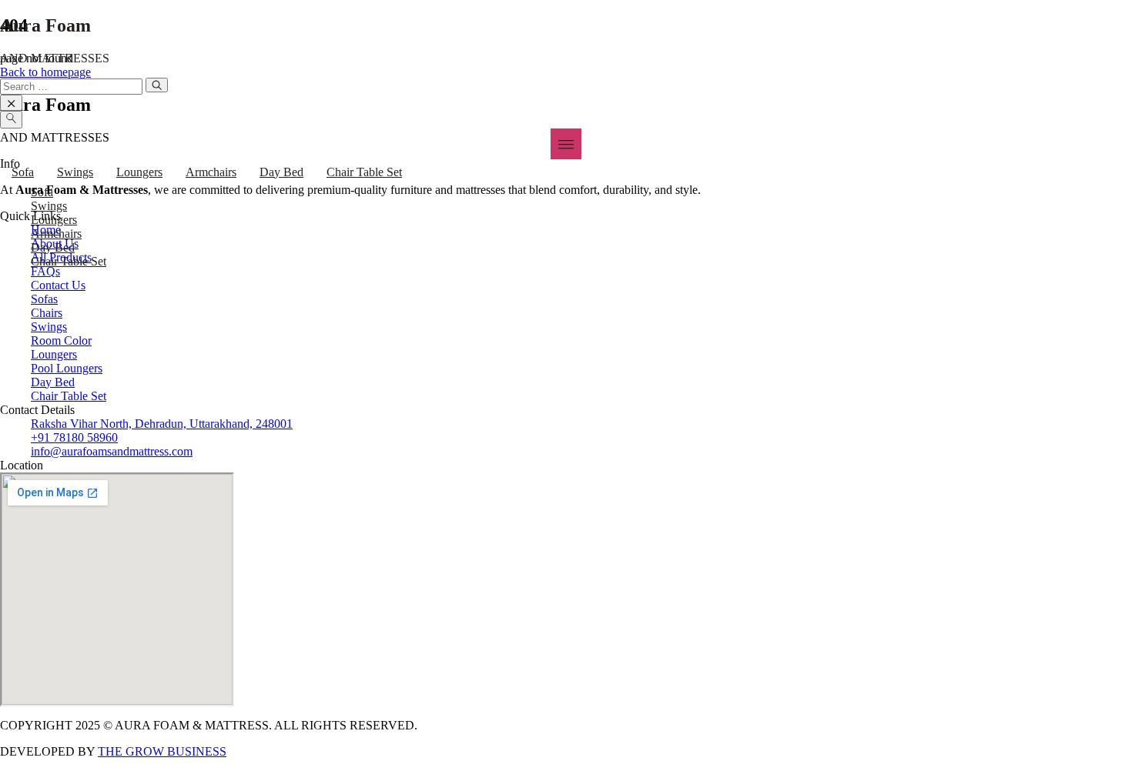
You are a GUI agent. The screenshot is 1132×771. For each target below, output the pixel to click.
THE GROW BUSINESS (162, 751)
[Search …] (11, 119)
